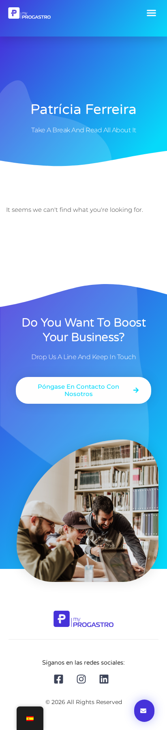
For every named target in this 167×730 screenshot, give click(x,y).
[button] (151, 13)
